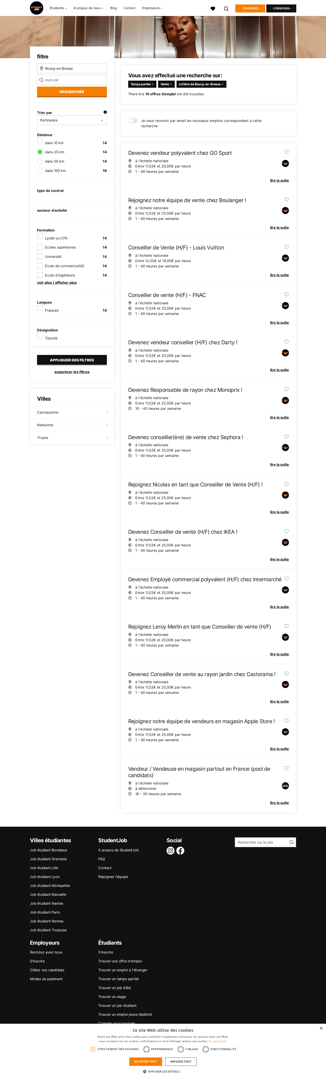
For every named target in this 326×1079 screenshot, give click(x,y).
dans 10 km (54, 143)
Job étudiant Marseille (48, 894)
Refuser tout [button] (181, 1061)
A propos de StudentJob (118, 850)
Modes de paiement (46, 979)
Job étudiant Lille (44, 868)
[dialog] (163, 1051)
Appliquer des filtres (72, 360)
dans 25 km (54, 152)
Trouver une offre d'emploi (120, 961)
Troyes (42, 437)
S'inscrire (250, 8)
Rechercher (72, 92)
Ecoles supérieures (60, 247)
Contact (130, 8)
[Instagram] (171, 851)
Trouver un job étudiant (117, 1005)
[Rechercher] (226, 8)
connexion (281, 8)
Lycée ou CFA (56, 238)
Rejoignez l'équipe (113, 876)
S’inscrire (37, 961)
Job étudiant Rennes (46, 921)
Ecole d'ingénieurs (60, 275)
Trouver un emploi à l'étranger (122, 970)
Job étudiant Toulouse (48, 930)
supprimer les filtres (72, 372)
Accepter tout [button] (145, 1061)
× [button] (321, 1028)
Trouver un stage (112, 996)
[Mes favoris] (213, 8)
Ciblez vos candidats (47, 970)
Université (53, 256)
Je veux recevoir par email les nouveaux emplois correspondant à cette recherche (201, 123)
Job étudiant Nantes (46, 903)
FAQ (101, 859)
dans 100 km (55, 170)
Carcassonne (47, 412)
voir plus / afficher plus (57, 282)
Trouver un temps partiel (118, 979)
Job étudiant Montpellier (50, 885)
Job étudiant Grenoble (48, 859)
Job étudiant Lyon (45, 876)
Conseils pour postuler (116, 1023)
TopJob (51, 338)
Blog (113, 8)
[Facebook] (181, 851)
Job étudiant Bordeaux (48, 850)
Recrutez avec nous (46, 952)
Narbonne (45, 425)
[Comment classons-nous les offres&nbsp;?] (105, 112)
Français (52, 310)
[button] (163, 1071)
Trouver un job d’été (114, 987)
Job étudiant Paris (45, 912)
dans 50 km (54, 161)
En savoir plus (218, 1041)
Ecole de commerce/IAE (64, 266)
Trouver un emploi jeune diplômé (125, 1014)
